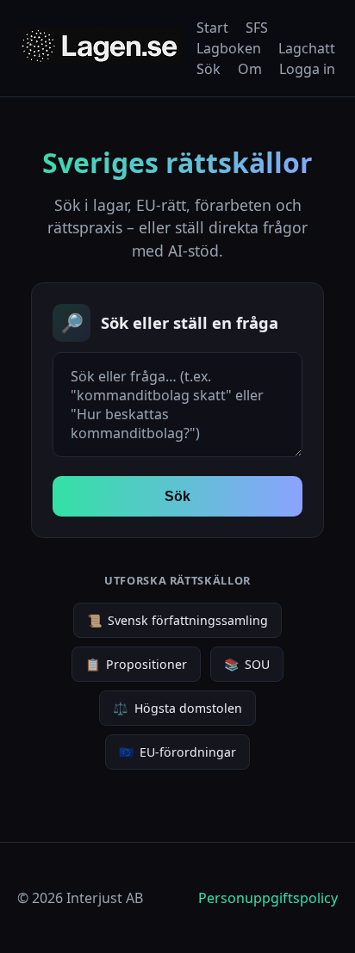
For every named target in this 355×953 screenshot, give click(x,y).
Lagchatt (306, 48)
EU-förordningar (177, 752)
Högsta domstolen (177, 708)
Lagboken (228, 48)
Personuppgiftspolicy (268, 897)
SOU (247, 664)
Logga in (307, 68)
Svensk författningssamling (177, 620)
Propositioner (136, 664)
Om (250, 68)
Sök (208, 68)
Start (212, 27)
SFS (257, 27)
